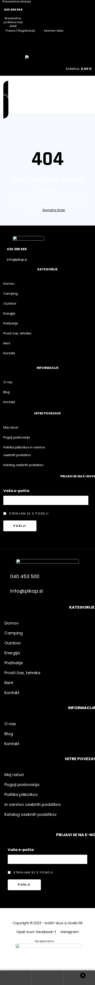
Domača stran (54, 210)
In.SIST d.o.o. (54, 923)
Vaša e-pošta (16, 490)
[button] (5, 100)
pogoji (42, 513)
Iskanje (47, 978)
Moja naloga (16, 978)
